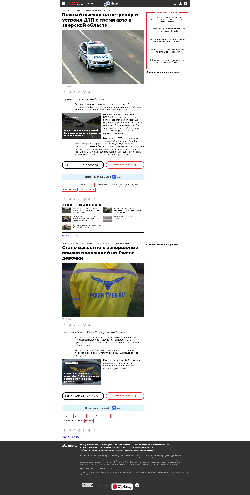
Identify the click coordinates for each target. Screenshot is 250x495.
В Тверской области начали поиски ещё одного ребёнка (167, 61)
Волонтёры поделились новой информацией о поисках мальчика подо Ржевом (167, 19)
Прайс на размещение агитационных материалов (101, 450)
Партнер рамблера (102, 485)
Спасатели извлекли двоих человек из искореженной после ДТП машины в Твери (127, 210)
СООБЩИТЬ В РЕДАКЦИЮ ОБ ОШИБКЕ (139, 450)
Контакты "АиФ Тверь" (89, 447)
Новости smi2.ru (70, 235)
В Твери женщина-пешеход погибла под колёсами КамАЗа (167, 30)
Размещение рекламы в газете (142, 447)
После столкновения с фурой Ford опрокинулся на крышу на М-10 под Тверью (86, 210)
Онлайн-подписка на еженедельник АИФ (152, 445)
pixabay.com (67, 86)
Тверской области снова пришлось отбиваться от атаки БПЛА (167, 51)
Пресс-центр (107, 445)
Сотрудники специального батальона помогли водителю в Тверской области (86, 219)
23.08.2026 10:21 (68, 243)
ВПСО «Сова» (67, 319)
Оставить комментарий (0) (125, 165)
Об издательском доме (89, 445)
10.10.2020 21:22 (68, 11)
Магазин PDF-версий (123, 445)
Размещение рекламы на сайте (114, 447)
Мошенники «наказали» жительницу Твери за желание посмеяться (167, 40)
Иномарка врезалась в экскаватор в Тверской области (87, 226)
